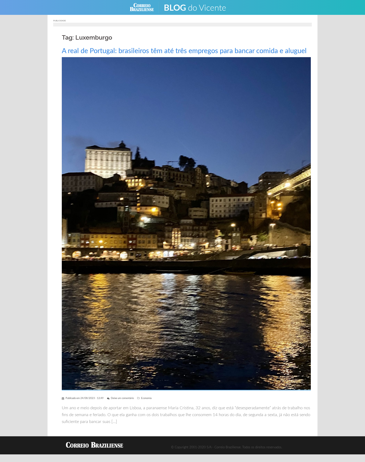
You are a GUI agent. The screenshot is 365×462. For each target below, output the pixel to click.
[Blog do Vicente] (197, 7)
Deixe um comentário (122, 398)
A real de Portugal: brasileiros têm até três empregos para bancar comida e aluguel (184, 51)
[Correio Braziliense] (145, 7)
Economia (146, 398)
